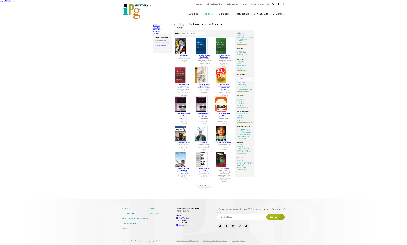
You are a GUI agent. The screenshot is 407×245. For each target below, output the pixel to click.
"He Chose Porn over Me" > (184, 114)
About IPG (198, 4)
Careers (152, 209)
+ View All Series (241, 153)
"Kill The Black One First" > (204, 169)
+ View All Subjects (242, 44)
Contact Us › (183, 225)
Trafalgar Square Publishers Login (187, 241)
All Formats (240, 61)
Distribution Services (214, 4)
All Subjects (240, 35)
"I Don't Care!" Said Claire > (224, 114)
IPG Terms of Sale (128, 213)
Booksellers (243, 13)
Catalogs (193, 13)
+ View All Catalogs (242, 107)
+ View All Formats (242, 70)
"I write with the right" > (224, 142)
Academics (262, 13)
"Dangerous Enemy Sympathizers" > (204, 85)
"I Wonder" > (204, 142)
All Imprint (240, 160)
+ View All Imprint (242, 169)
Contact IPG (126, 209)
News (245, 4)
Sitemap (125, 228)
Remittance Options (129, 223)
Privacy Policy (154, 213)
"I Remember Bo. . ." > (184, 142)
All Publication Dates (243, 113)
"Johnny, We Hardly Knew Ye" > (183, 169)
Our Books (224, 13)
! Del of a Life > (184, 55)
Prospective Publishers (161, 37)
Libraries (280, 13)
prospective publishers (160, 45)
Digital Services (232, 4)
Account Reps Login (238, 241)
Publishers (208, 13)
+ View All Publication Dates (245, 122)
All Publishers (241, 82)
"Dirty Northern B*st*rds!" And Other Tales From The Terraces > (224, 87)
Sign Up (274, 217)
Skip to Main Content (7, 1)
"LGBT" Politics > (224, 168)
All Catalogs (240, 98)
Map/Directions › (184, 218)
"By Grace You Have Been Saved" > (204, 56)
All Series (240, 144)
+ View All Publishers (243, 91)
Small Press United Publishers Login (215, 241)
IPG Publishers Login (261, 4)
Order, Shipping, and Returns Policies (135, 218)
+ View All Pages (241, 138)
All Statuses (240, 51)
